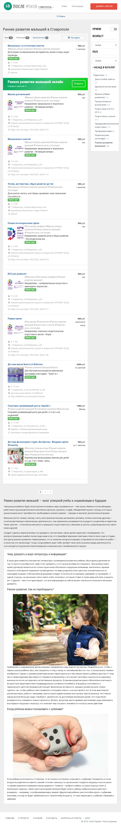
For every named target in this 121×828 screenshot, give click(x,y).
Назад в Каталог (104, 67)
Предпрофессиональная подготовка (106, 125)
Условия (38, 818)
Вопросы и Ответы (71, 818)
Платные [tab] (22, 37)
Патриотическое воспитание (103, 103)
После (24, 6)
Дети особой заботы (105, 81)
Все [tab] (8, 37)
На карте (75, 37)
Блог (87, 818)
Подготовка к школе (105, 118)
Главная (9, 818)
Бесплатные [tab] (40, 37)
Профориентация (105, 131)
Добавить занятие (104, 6)
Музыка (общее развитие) (102, 96)
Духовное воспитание (105, 88)
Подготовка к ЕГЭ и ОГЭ (104, 110)
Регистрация (77, 6)
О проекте (23, 818)
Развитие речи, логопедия (102, 137)
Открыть (78, 83)
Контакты (51, 818)
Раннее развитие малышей (104, 144)
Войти (64, 6)
